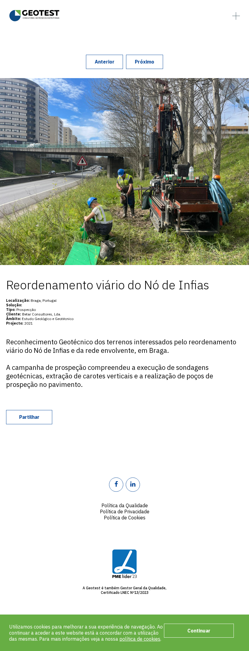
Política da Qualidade (124, 505)
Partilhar (29, 417)
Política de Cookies (124, 518)
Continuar (198, 631)
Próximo (144, 62)
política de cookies (139, 639)
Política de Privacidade (124, 511)
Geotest (34, 15)
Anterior (104, 62)
